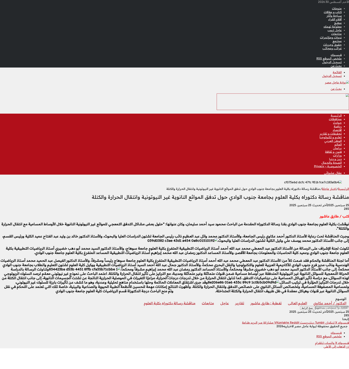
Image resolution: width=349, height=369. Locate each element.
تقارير (239, 303)
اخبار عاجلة (329, 189)
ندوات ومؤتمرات (331, 37)
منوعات (337, 8)
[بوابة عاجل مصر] (337, 82)
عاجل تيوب (335, 30)
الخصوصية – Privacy (328, 166)
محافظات (335, 119)
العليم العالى (297, 303)
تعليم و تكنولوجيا (331, 137)
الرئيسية (336, 115)
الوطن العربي (333, 141)
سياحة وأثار (334, 15)
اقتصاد (337, 130)
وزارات (337, 155)
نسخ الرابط (307, 308)
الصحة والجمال (331, 162)
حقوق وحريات (332, 44)
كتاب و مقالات (333, 12)
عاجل (224, 303)
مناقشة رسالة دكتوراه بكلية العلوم (169, 303)
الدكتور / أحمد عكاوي (329, 303)
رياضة (338, 126)
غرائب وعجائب (332, 48)
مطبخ (338, 23)
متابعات (336, 34)
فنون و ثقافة (333, 152)
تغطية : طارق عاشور (266, 303)
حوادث (337, 123)
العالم (338, 144)
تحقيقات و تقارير (331, 133)
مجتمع (337, 41)
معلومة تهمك (333, 26)
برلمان (337, 148)
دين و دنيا (335, 159)
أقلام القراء (335, 19)
